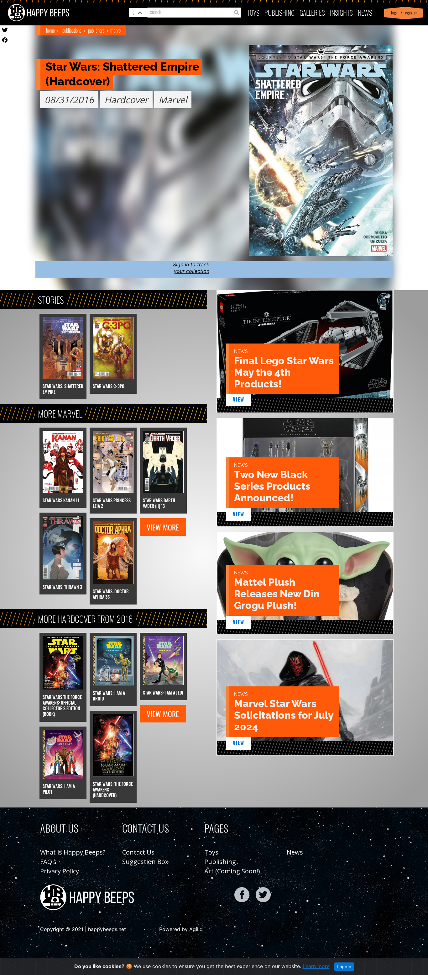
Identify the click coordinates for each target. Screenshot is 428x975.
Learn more (316, 966)
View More (163, 527)
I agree (344, 966)
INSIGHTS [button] (341, 12)
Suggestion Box (145, 861)
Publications (71, 30)
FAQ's (48, 861)
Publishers (96, 30)
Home (50, 30)
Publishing (220, 861)
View (238, 399)
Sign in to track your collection (191, 267)
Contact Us (138, 852)
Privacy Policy (59, 871)
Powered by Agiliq (181, 929)
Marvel (116, 30)
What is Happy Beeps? (72, 852)
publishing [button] (279, 12)
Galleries (312, 12)
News (365, 12)
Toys (253, 12)
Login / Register (403, 13)
